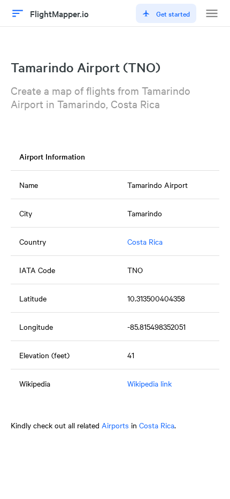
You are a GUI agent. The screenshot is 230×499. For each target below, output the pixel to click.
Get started (173, 13)
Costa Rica (145, 241)
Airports (115, 425)
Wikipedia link (149, 383)
